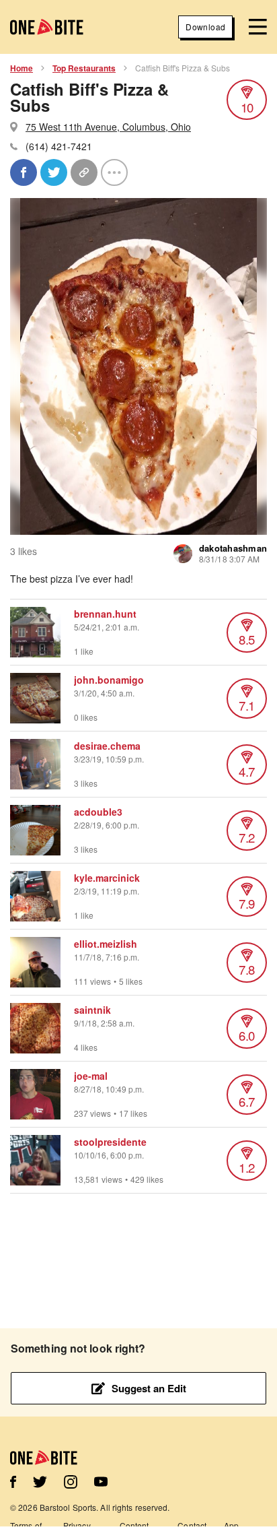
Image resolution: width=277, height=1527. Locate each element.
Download (205, 26)
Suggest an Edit (149, 1388)
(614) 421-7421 (59, 146)
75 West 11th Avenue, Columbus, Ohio (108, 126)
